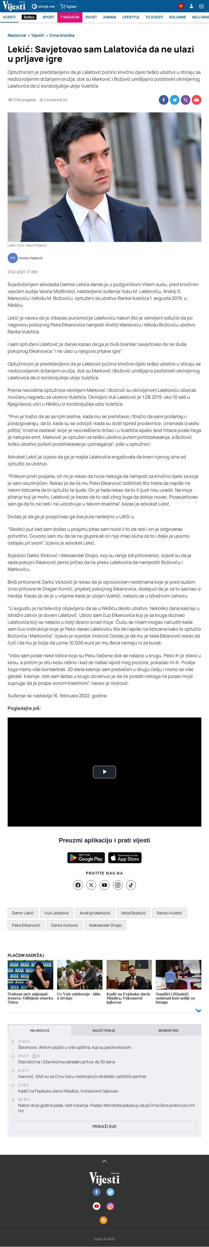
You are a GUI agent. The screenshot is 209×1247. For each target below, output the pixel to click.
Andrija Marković (95, 913)
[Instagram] (118, 885)
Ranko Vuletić (169, 913)
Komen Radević (31, 258)
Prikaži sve (104, 1126)
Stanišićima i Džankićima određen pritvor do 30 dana (66, 1062)
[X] (91, 885)
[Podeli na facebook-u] (163, 100)
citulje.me (46, 6)
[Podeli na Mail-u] (196, 100)
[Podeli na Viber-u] (185, 100)
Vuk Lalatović (56, 913)
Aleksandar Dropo (105, 925)
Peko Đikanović (26, 925)
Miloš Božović (133, 913)
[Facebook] (78, 885)
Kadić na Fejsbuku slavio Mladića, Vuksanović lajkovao (68, 1091)
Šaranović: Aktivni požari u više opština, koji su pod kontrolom (74, 1047)
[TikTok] (131, 885)
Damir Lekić (23, 913)
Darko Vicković (64, 925)
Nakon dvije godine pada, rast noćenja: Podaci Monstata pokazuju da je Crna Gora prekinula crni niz (106, 1108)
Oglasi (71, 6)
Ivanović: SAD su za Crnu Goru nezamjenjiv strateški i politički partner (82, 1076)
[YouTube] (104, 885)
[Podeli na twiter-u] (174, 100)
